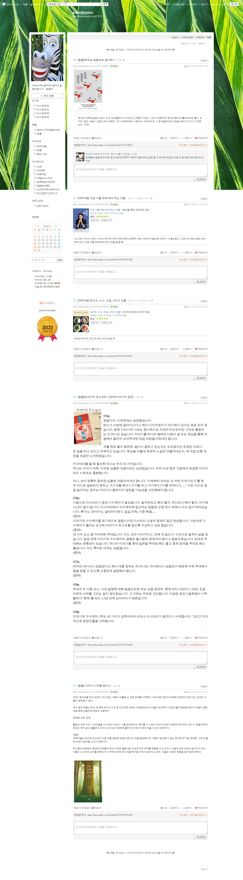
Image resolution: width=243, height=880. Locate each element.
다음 (158, 49)
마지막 (168, 49)
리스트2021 (43, 109)
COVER (41, 170)
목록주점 (41, 174)
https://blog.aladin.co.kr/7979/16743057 (91, 306)
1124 (39, 166)
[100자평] (42, 146)
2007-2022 (37, 201)
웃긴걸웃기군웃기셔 (47, 193)
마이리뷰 (36, 141)
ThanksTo (202, 138)
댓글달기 (127, 154)
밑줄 (119, 60)
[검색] (60, 260)
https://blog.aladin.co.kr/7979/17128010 (91, 66)
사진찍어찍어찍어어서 (48, 189)
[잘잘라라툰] (43, 185)
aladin (53, 310)
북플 (25, 4)
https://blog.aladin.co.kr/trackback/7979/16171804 (110, 645)
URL (135, 154)
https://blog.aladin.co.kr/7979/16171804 (91, 403)
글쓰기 (204, 4)
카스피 (88, 154)
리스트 (35, 100)
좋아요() (96, 138)
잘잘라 (187, 66)
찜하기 (188, 138)
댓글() (204, 60)
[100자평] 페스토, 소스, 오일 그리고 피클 (102, 300)
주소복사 (183, 145)
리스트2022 (43, 113)
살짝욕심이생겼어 (46, 182)
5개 (193, 43)
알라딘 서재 (12, 4)
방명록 (35, 217)
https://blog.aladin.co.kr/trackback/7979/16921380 (110, 259)
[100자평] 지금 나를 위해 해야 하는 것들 (101, 198)
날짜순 (201, 43)
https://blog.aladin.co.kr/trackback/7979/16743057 (110, 356)
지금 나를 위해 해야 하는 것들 (105, 209)
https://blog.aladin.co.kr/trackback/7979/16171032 (110, 815)
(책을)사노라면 (44, 178)
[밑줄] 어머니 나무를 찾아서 (94, 685)
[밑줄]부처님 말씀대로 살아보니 (96, 59)
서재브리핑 (178, 4)
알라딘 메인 (36, 4)
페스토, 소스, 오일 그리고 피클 (105, 312)
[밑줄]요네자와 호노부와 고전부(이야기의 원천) (106, 397)
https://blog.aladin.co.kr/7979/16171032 (91, 692)
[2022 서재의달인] (47, 329)
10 (153, 49)
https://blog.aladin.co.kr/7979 (87, 16)
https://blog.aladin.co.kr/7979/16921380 (91, 204)
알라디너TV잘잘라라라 (138, 198)
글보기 (176, 37)
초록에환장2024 (82, 12)
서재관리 (192, 4)
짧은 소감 (42, 154)
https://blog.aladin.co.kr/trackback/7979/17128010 (110, 145)
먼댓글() (86, 138)
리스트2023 (43, 117)
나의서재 (164, 4)
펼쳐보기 (185, 43)
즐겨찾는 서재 (219, 4)
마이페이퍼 (37, 161)
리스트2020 (43, 105)
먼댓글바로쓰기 (198, 145)
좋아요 (163, 138)
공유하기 (174, 138)
